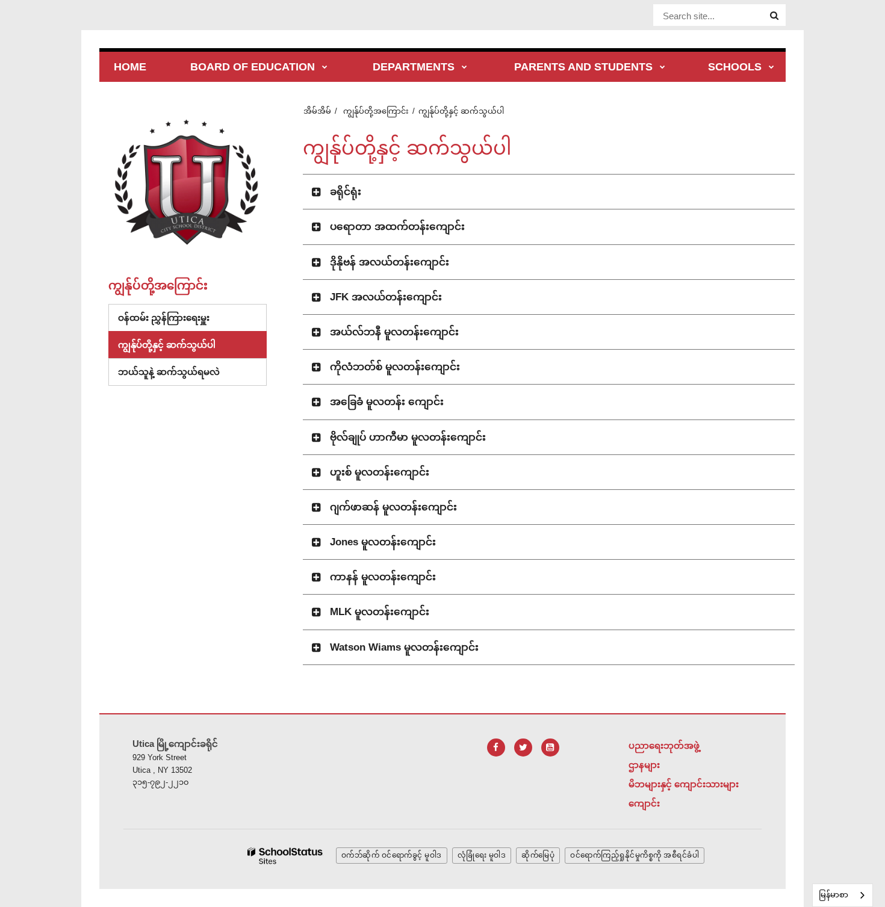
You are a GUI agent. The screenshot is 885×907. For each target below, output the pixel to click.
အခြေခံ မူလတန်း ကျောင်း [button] (387, 401)
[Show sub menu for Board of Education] (325, 68)
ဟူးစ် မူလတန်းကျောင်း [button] (379, 472)
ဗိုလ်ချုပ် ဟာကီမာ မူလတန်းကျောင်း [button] (408, 437)
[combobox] (842, 895)
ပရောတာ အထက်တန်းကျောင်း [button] (397, 226)
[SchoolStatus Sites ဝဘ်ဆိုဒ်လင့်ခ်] (285, 856)
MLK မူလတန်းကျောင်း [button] (379, 612)
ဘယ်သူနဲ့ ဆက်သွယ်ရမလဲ (169, 372)
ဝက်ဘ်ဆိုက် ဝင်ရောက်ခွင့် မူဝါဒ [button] (391, 855)
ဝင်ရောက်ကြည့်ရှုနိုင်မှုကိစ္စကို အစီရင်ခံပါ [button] (634, 855)
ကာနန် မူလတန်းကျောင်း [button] (383, 577)
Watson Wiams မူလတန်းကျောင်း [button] (404, 647)
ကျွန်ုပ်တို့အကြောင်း (376, 111)
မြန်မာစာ (833, 894)
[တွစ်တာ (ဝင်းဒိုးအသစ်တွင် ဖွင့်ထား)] (523, 747)
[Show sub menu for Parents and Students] (662, 68)
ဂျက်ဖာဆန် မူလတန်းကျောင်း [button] (393, 507)
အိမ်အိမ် (317, 111)
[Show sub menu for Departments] (464, 68)
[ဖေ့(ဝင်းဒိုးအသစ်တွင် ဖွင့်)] (496, 747)
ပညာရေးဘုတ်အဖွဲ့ (664, 745)
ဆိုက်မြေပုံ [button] (537, 855)
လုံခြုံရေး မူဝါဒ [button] (482, 855)
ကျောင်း (644, 803)
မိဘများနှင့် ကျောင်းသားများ (684, 784)
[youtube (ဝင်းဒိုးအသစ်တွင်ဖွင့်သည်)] (550, 747)
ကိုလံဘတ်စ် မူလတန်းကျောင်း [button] (395, 367)
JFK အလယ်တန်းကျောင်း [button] (386, 297)
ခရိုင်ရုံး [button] (345, 191)
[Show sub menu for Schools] (771, 68)
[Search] (774, 15)
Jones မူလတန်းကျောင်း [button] (383, 542)
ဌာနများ (644, 765)
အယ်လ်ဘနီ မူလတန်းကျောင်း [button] (394, 332)
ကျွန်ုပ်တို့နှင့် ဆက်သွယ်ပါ (167, 344)
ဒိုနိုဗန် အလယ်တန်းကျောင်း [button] (389, 262)
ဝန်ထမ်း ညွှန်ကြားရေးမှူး (164, 317)
